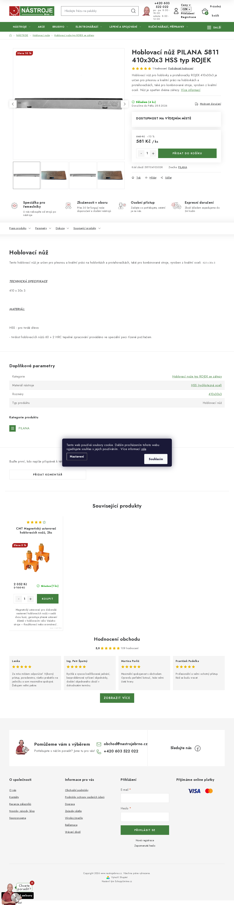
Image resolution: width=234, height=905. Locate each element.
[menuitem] (21, 27)
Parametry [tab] (41, 228)
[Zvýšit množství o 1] (153, 153)
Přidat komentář (48, 474)
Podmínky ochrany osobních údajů (85, 797)
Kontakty (14, 797)
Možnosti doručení (210, 104)
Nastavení (77, 456)
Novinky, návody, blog (22, 811)
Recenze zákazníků (20, 804)
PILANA (182, 167)
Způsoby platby (73, 811)
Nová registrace (145, 840)
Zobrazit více (117, 698)
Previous (13, 104)
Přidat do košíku (187, 153)
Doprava (70, 804)
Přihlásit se (144, 830)
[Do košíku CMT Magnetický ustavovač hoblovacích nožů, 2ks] (48, 599)
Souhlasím (156, 459)
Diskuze (60, 228)
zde (143, 449)
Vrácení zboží (73, 832)
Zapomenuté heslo (144, 845)
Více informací (191, 90)
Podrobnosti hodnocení (180, 68)
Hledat (133, 11)
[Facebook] (198, 748)
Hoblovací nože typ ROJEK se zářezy (197, 376)
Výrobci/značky (74, 818)
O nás (12, 790)
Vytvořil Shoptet (119, 877)
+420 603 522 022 (162, 5)
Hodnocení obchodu (117, 639)
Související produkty (84, 228)
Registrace (188, 17)
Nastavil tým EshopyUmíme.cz (117, 881)
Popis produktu (17, 228)
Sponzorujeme (17, 818)
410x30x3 (215, 394)
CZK (185, 9)
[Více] (214, 27)
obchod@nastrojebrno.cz (126, 744)
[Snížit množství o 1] (141, 153)
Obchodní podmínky (76, 790)
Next (124, 104)
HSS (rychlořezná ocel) (206, 385)
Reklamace (71, 825)
